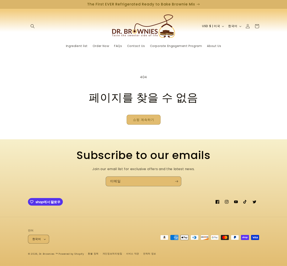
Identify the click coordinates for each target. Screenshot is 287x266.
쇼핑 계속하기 (143, 119)
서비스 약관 (132, 253)
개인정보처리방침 (112, 253)
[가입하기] (176, 181)
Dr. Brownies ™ (48, 254)
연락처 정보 (149, 253)
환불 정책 (93, 253)
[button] (32, 26)
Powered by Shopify (71, 254)
